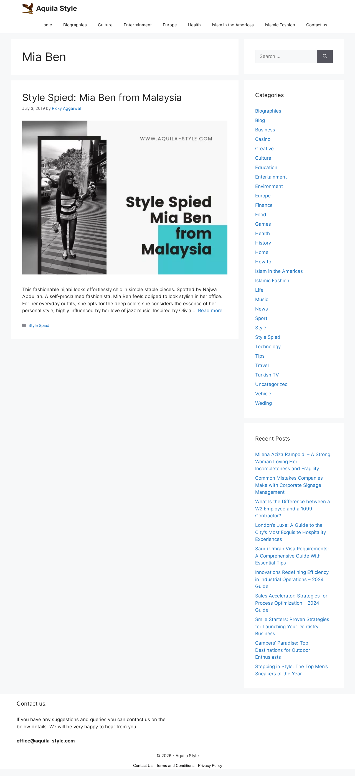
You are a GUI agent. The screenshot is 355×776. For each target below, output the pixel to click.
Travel (262, 365)
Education (266, 167)
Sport (261, 318)
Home (46, 24)
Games (263, 224)
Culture (105, 24)
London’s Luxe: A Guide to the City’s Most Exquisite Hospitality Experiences (290, 532)
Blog (260, 120)
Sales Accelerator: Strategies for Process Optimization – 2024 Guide (291, 603)
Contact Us (143, 765)
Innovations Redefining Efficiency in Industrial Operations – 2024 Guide (292, 579)
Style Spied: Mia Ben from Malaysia (102, 97)
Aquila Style (56, 8)
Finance (264, 205)
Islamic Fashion (280, 24)
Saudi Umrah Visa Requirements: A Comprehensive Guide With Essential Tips (292, 556)
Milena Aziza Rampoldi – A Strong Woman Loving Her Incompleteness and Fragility (292, 461)
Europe (170, 24)
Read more (210, 310)
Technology (268, 346)
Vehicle (263, 393)
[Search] (325, 56)
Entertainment (138, 24)
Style (260, 327)
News (261, 309)
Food (260, 214)
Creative (264, 148)
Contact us (316, 24)
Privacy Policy (210, 765)
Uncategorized (271, 384)
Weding (263, 403)
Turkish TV (267, 375)
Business (265, 130)
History (263, 243)
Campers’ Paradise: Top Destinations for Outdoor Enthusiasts (282, 650)
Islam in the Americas (233, 24)
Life (259, 290)
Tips (260, 356)
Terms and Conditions (175, 765)
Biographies (75, 24)
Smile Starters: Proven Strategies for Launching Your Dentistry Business (292, 626)
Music (261, 299)
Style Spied (39, 325)
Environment (269, 186)
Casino (262, 139)
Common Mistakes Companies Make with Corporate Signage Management (289, 485)
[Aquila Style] (27, 8)
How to (263, 261)
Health (194, 24)
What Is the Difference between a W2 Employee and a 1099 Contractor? (292, 508)
